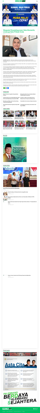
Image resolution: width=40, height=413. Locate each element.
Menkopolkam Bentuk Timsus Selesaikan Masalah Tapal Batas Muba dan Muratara (28, 95)
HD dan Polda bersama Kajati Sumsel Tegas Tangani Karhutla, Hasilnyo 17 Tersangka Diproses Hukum (22, 202)
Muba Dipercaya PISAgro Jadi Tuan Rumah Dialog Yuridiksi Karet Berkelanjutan (10, 102)
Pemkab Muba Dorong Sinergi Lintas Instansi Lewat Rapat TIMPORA (28, 105)
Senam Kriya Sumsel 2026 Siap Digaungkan (11, 188)
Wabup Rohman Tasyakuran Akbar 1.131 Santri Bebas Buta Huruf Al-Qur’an (31, 118)
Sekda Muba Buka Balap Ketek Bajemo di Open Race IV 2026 (7, 128)
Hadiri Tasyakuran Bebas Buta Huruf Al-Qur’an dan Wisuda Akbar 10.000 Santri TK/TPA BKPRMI (21, 197)
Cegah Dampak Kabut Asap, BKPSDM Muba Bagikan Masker (19, 118)
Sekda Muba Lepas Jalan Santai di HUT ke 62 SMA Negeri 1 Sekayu (31, 128)
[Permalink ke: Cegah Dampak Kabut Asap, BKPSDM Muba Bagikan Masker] (20, 113)
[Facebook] (34, 408)
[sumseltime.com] (20, 1)
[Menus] (3, 1)
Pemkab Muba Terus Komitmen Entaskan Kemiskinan (28, 101)
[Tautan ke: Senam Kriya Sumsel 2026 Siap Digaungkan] (20, 177)
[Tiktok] (37, 408)
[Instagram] (35, 408)
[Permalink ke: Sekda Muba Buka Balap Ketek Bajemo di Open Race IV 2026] (8, 123)
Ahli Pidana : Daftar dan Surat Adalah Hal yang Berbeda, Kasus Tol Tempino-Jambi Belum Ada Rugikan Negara (27, 98)
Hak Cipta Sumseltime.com (17, 411)
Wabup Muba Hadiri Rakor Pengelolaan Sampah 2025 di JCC (11, 105)
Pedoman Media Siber (9, 411)
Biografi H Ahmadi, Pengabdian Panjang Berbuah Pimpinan (10, 95)
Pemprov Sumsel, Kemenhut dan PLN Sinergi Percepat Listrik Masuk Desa (19, 275)
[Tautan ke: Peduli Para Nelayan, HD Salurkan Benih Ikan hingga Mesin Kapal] (5, 193)
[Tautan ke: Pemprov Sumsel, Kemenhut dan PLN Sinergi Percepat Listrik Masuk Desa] (5, 311)
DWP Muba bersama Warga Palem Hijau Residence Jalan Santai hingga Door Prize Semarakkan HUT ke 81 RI (20, 128)
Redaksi (23, 411)
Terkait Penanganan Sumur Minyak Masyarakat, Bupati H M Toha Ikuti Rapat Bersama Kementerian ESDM (11, 98)
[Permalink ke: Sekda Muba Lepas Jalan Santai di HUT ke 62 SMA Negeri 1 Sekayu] (31, 123)
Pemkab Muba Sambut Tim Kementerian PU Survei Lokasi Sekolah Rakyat (7, 118)
